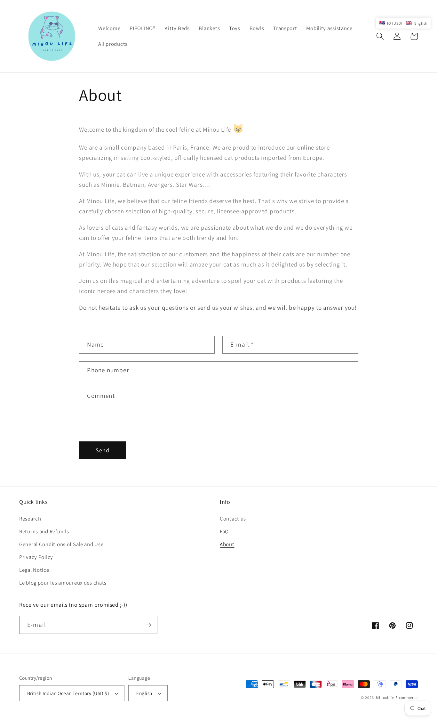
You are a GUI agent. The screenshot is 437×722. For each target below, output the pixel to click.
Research (30, 518)
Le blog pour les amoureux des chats (63, 582)
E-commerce (406, 697)
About (227, 544)
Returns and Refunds (44, 531)
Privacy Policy (36, 557)
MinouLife (385, 697)
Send (103, 450)
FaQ (224, 531)
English (144, 693)
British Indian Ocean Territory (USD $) (68, 693)
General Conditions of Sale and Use (61, 544)
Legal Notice (34, 569)
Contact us (233, 518)
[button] (380, 36)
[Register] (148, 625)
